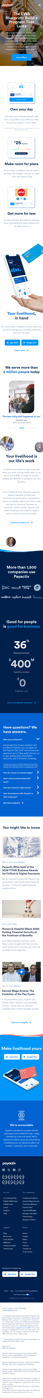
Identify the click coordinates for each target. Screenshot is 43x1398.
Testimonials (8, 1249)
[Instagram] (19, 1170)
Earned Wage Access (31, 1201)
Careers (26, 1245)
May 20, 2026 (7, 862)
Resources (7, 1236)
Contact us (27, 1249)
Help (5, 1213)
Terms (12, 1291)
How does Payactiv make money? (17, 788)
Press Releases (19, 862)
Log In (5, 1207)
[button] (39, 5)
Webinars (17, 986)
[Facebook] (14, 1170)
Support (6, 1210)
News (25, 1239)
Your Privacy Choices (20, 1294)
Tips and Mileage (29, 1210)
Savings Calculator (30, 1213)
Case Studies (8, 1239)
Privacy (6, 1291)
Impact (25, 1236)
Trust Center (27, 1252)
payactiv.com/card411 (24, 1328)
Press (25, 1242)
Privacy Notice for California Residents (26, 1291)
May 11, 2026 (7, 924)
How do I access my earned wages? (18, 773)
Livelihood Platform (30, 1198)
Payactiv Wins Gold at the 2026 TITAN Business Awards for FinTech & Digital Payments (21, 870)
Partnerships (27, 1216)
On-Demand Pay (9, 1198)
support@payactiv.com (10, 1310)
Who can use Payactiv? (12, 739)
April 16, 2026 (7, 986)
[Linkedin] (3, 1170)
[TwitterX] (8, 1170)
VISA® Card (8, 1204)
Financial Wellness (30, 1204)
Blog (15, 924)
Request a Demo (29, 1220)
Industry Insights (9, 1245)
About (25, 1233)
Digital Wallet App (10, 1201)
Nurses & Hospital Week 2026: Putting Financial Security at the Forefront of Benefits (21, 932)
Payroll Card (27, 1207)
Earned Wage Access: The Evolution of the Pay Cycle (18, 992)
